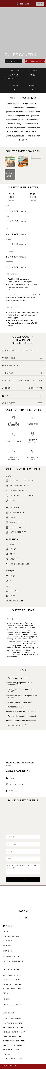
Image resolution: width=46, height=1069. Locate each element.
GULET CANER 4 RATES (23, 187)
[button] (7, 638)
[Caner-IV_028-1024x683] (36, 161)
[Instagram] (26, 917)
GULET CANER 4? (18, 770)
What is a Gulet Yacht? (17, 678)
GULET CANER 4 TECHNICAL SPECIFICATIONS (23, 340)
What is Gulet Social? (14, 601)
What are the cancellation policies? (22, 716)
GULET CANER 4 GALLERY (23, 151)
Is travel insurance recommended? (22, 721)
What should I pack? (16, 707)
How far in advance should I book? (22, 711)
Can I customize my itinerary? (20, 702)
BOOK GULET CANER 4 (23, 800)
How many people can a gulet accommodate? (20, 684)
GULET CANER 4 (20, 54)
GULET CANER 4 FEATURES (23, 409)
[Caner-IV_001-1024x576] (10, 161)
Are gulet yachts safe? (17, 725)
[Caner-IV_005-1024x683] (23, 161)
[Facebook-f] (20, 917)
